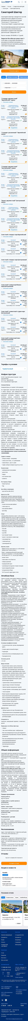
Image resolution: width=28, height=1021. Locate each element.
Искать (14, 92)
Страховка (18, 942)
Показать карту (14, 71)
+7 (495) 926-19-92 (6, 967)
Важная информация (6, 935)
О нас (2, 953)
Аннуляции (18, 939)
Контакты (3, 957)
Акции (2, 939)
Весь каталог (4, 960)
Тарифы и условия (12, 77)
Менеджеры (18, 944)
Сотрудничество (19, 935)
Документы (4, 937)
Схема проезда (19, 977)
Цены (3, 77)
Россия (9, 6)
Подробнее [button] (14, 127)
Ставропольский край (18, 6)
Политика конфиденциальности (14, 1019)
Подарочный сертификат (4, 945)
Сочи (3, 897)
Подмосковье (10, 897)
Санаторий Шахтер (15, 8)
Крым (16, 897)
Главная (3, 6)
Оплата (3, 942)
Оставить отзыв (14, 863)
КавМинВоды (23, 897)
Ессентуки (5, 8)
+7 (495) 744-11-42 (6, 970)
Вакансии (3, 955)
